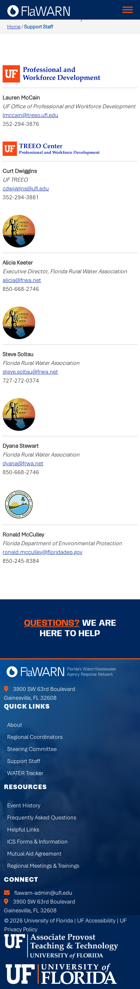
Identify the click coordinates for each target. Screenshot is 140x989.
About (14, 724)
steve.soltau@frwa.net (30, 371)
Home (14, 26)
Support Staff (23, 761)
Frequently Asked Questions (41, 817)
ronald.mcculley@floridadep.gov (42, 552)
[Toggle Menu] (127, 10)
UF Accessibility (96, 920)
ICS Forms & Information (37, 841)
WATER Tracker (25, 773)
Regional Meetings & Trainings (43, 865)
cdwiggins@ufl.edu (26, 188)
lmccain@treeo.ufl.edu (30, 115)
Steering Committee (32, 749)
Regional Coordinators (35, 737)
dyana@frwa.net (23, 463)
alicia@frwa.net (22, 280)
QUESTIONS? (52, 623)
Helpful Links (23, 829)
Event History (23, 805)
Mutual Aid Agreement (34, 853)
